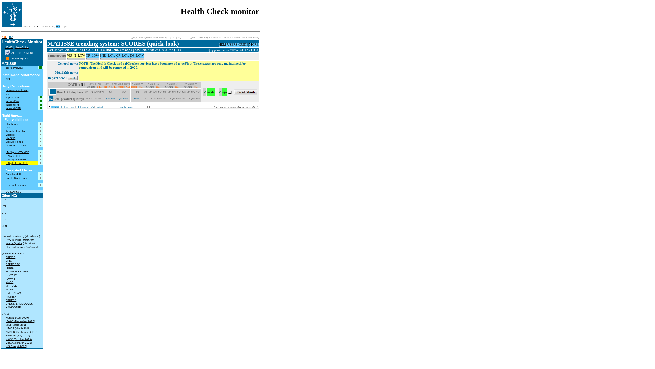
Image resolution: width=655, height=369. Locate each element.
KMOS (9, 282)
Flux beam (12, 123)
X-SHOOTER (13, 307)
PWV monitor (13, 239)
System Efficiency (16, 184)
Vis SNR (10, 138)
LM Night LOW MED (17, 152)
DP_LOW (137, 55)
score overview (14, 67)
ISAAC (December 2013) (20, 321)
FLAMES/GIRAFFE (17, 271)
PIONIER (11, 296)
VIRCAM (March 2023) (19, 342)
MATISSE (11, 285)
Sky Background (15, 246)
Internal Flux (13, 104)
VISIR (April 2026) (16, 346)
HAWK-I (10, 278)
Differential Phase (16, 145)
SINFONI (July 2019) (18, 335)
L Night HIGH (13, 156)
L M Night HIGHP (16, 159)
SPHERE (11, 300)
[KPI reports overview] (7, 58)
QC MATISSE (13, 191)
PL (38, 26)
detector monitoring (17, 90)
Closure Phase (14, 141)
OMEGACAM (13, 293)
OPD (8, 127)
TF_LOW (92, 55)
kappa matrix (13, 97)
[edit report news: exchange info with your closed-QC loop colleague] (72, 78)
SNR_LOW (107, 55)
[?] (148, 107)
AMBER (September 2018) (21, 332)
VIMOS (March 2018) (18, 328)
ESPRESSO (13, 264)
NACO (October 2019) (19, 339)
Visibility (10, 134)
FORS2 (10, 267)
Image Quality (14, 243)
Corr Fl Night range (17, 178)
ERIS (9, 260)
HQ (58, 26)
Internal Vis (12, 101)
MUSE (9, 289)
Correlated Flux (15, 174)
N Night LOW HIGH (17, 163)
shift (8, 94)
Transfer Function (16, 131)
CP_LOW (122, 55)
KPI (8, 79)
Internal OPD (13, 108)
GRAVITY (11, 275)
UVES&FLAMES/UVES (19, 303)
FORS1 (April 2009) (17, 317)
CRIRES (10, 257)
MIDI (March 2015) (16, 324)
